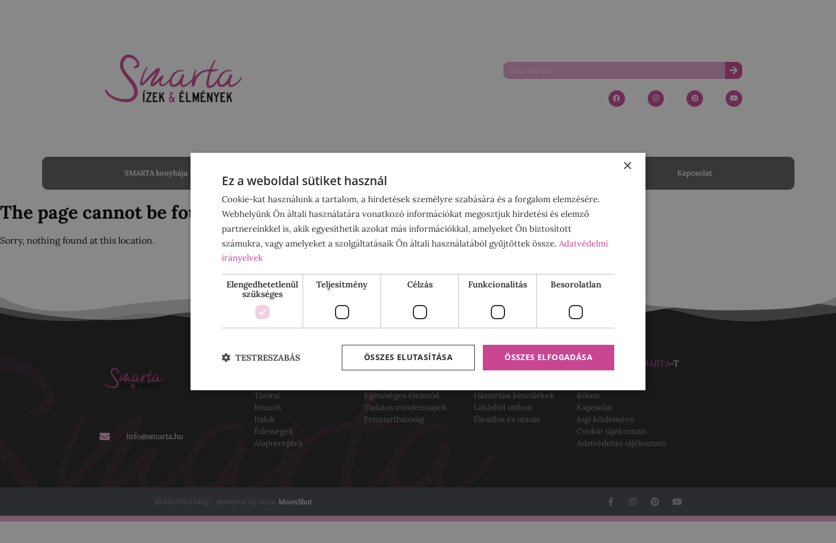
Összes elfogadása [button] (548, 357)
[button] (261, 357)
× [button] (627, 166)
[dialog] (418, 271)
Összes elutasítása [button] (408, 357)
